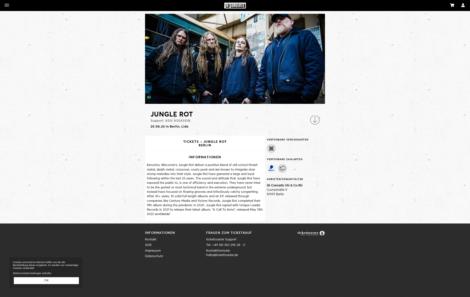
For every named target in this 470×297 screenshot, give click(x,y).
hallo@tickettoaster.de (222, 255)
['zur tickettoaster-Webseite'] (311, 233)
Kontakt (150, 239)
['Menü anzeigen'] (7, 5)
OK (46, 280)
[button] (314, 119)
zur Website (23, 5)
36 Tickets (235, 5)
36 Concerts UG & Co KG (285, 185)
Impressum (153, 250)
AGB (148, 245)
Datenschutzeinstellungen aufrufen (32, 273)
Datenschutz (154, 256)
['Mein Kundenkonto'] (463, 5)
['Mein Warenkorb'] (452, 5)
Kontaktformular (218, 250)
